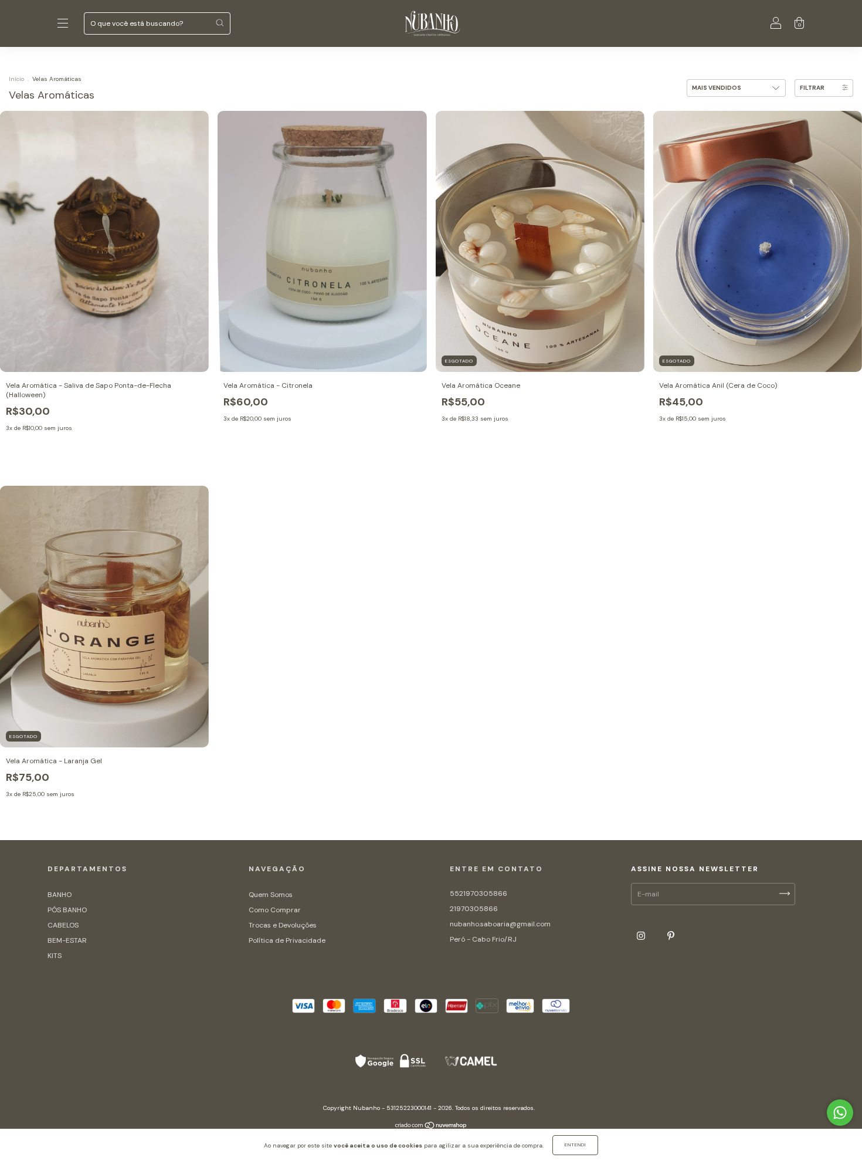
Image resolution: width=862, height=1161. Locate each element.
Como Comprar (275, 910)
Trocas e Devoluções (283, 925)
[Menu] (63, 25)
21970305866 (474, 908)
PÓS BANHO (67, 910)
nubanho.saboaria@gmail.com (500, 924)
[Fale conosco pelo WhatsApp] (840, 1112)
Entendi (575, 1145)
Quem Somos (271, 894)
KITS (54, 955)
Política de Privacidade (287, 940)
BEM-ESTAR (67, 940)
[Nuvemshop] (431, 1127)
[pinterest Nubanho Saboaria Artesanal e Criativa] (670, 935)
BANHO (59, 894)
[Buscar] (219, 22)
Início (16, 79)
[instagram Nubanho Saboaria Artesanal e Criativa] (642, 935)
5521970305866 (478, 893)
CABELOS (63, 925)
